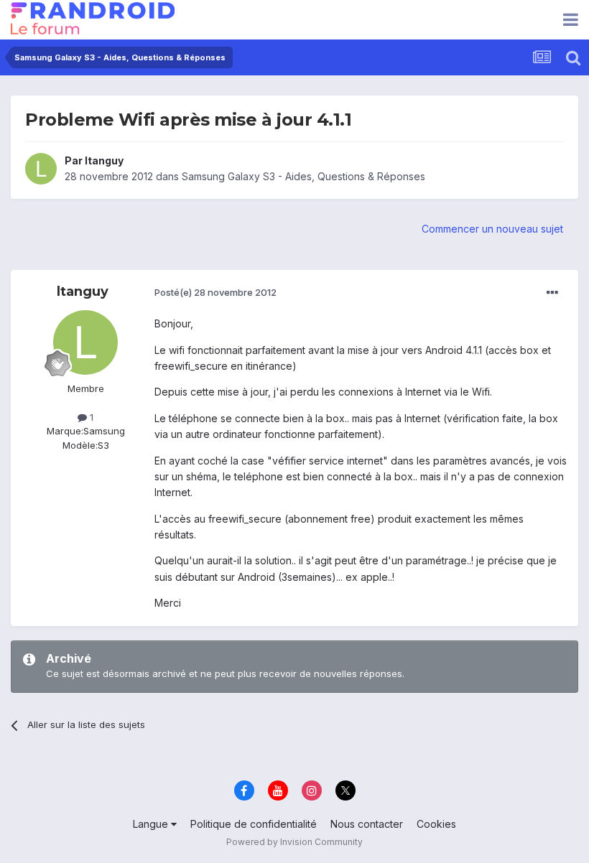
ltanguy (104, 160)
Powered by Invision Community (294, 841)
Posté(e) (215, 292)
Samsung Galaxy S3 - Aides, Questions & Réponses (303, 176)
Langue (152, 824)
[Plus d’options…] (552, 293)
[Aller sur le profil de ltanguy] (41, 169)
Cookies (436, 824)
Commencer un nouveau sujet (492, 229)
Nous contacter (366, 824)
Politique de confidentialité (253, 824)
